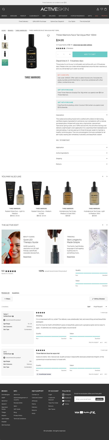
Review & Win (18, 403)
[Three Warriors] (32, 77)
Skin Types (51, 409)
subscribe (99, 399)
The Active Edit (85, 21)
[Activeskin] (54, 9)
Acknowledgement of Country (21, 399)
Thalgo (4, 412)
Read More (27, 257)
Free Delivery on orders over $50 (55, 2)
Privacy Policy (18, 415)
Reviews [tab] (5, 293)
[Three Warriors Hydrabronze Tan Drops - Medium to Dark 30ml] (68, 182)
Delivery (34, 407)
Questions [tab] (15, 293)
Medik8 (4, 422)
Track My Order (53, 403)
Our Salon (71, 21)
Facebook (68, 398)
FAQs (33, 413)
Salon (15, 406)
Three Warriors (14, 208)
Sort (89, 307)
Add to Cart (90, 54)
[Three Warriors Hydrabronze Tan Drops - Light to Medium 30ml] (94, 182)
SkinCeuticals (6, 425)
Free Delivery (23, 21)
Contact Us (35, 394)
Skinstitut (4, 401)
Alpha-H (4, 404)
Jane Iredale (5, 419)
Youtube (67, 401)
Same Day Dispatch (57, 21)
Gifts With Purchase (39, 21)
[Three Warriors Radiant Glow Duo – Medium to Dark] (41, 182)
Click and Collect (37, 398)
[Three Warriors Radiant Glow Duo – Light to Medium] (15, 182)
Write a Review (100, 299)
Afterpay (34, 401)
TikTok (67, 404)
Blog (15, 412)
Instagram (68, 394)
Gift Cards (17, 409)
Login (50, 394)
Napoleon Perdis (5, 408)
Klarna (34, 404)
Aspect (4, 415)
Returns (34, 410)
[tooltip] (44, 374)
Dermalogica (6, 394)
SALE (96, 16)
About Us (17, 394)
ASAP (3, 398)
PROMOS (104, 16)
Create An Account (51, 399)
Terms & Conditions (20, 419)
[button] (64, 48)
